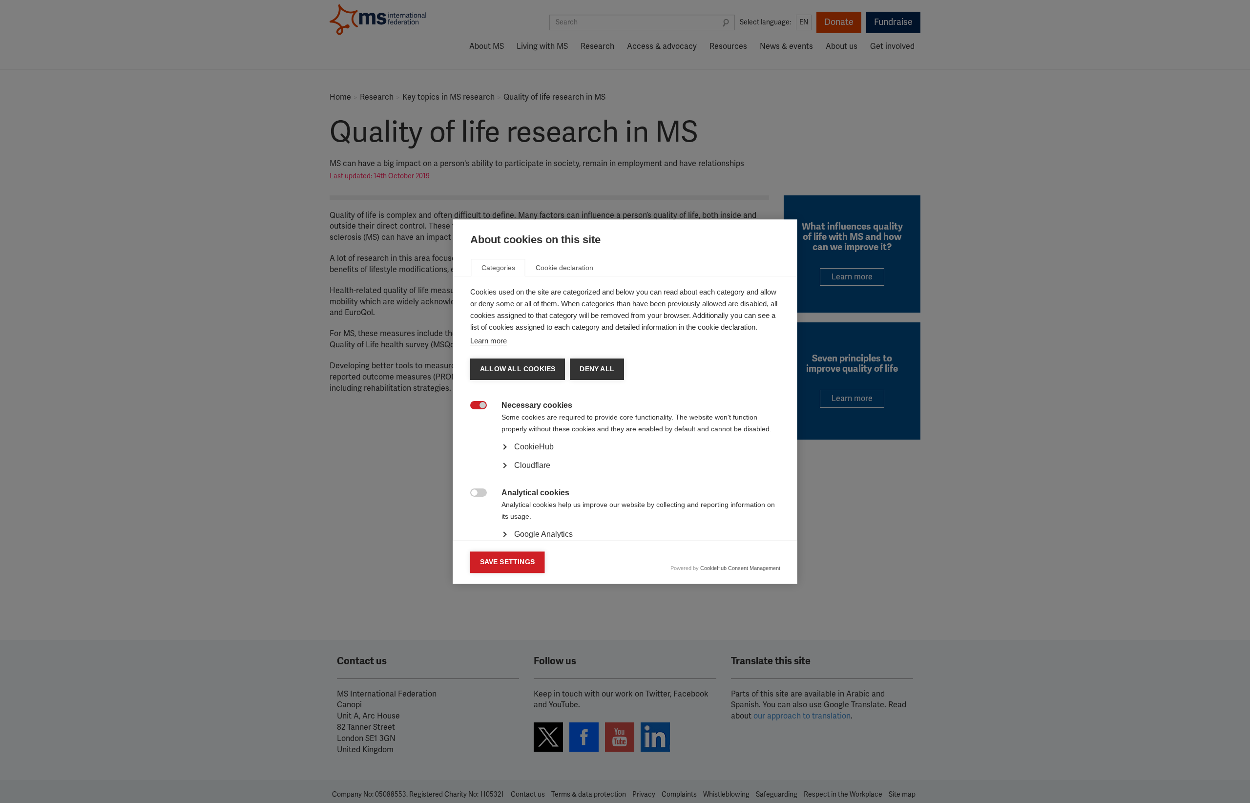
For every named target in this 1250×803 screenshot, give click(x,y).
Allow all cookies (517, 369)
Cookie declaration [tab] (564, 268)
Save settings (507, 562)
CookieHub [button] (534, 447)
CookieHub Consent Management (740, 568)
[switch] (473, 406)
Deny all (597, 369)
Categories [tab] (498, 268)
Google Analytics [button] (543, 534)
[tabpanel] (625, 473)
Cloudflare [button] (532, 465)
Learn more (488, 341)
